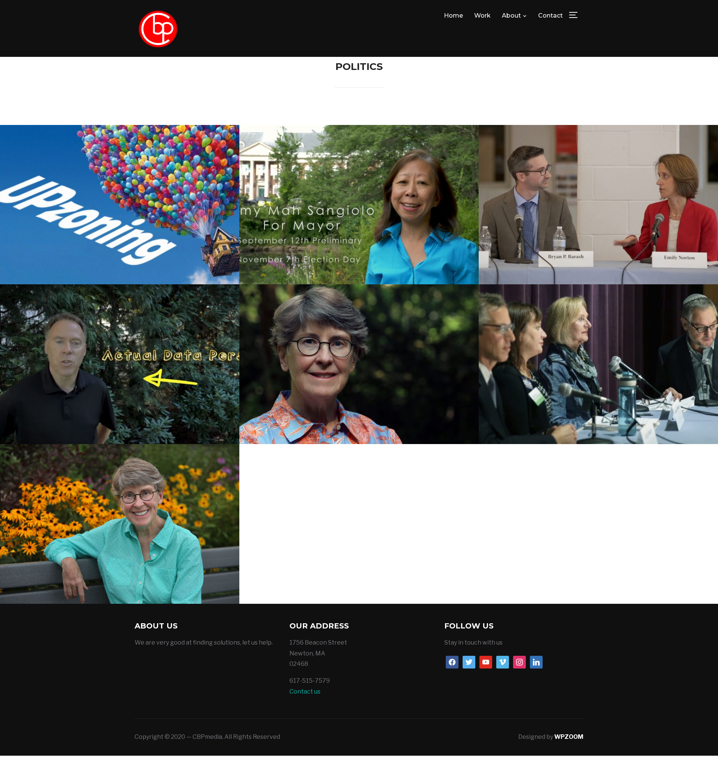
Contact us (304, 691)
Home (453, 15)
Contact (550, 15)
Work (482, 15)
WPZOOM (568, 736)
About (511, 15)
